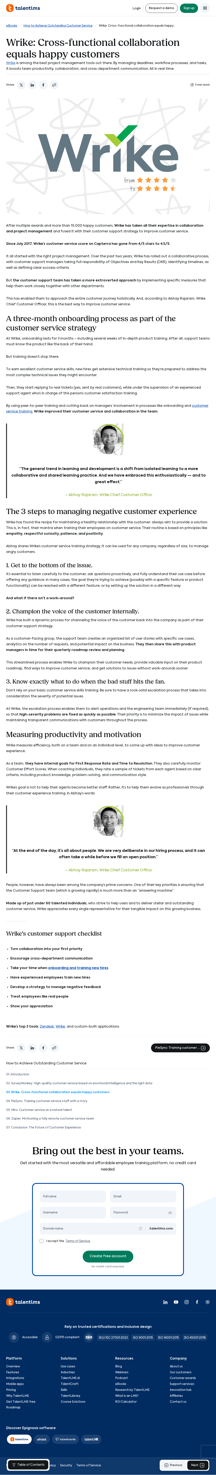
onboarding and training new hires (78, 968)
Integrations (15, 1378)
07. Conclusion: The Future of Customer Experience (43, 1127)
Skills (64, 1390)
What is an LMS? (126, 1395)
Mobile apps (15, 1384)
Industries (68, 1372)
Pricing (11, 1390)
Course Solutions (73, 1401)
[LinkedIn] (165, 1302)
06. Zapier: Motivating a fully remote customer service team (50, 1118)
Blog (118, 1366)
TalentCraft (69, 1384)
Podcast (121, 1378)
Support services (182, 1384)
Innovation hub (181, 1390)
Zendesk (47, 1026)
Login (136, 8)
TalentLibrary (70, 1395)
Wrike (10, 63)
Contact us (178, 1401)
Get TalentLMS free (20, 1401)
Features (12, 1372)
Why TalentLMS (17, 1395)
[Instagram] (186, 1302)
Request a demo (161, 8)
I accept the (55, 1241)
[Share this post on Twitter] (21, 85)
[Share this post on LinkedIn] (32, 85)
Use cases (68, 1366)
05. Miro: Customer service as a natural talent (39, 1110)
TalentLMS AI (70, 1378)
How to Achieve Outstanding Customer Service (58, 25)
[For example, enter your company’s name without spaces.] (140, 1228)
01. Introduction (17, 1074)
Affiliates (176, 1395)
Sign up (189, 8)
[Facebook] (197, 1302)
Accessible (30, 1337)
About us (176, 1366)
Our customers (181, 1372)
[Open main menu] (205, 8)
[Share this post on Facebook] (43, 85)
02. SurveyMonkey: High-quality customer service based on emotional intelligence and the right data (79, 1083)
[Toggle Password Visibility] (170, 1213)
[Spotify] (207, 1302)
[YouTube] (176, 1302)
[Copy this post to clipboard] (54, 85)
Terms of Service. (78, 1241)
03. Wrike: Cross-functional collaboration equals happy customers (57, 1092)
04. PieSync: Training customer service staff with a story (46, 1101)
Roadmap (13, 1407)
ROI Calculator (126, 1401)
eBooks (11, 25)
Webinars (121, 1372)
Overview (13, 1366)
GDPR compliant (67, 1337)
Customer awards (183, 1378)
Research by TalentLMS (132, 1390)
